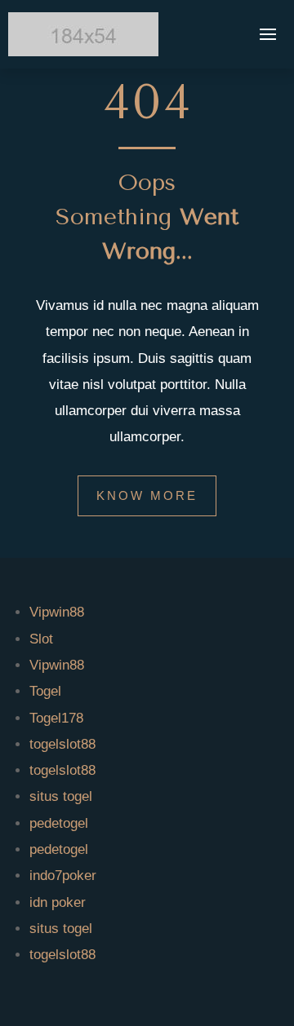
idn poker (57, 902)
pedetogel (58, 823)
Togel (45, 691)
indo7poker (62, 875)
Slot (41, 639)
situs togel (60, 796)
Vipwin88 (56, 612)
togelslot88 (62, 744)
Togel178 (56, 718)
